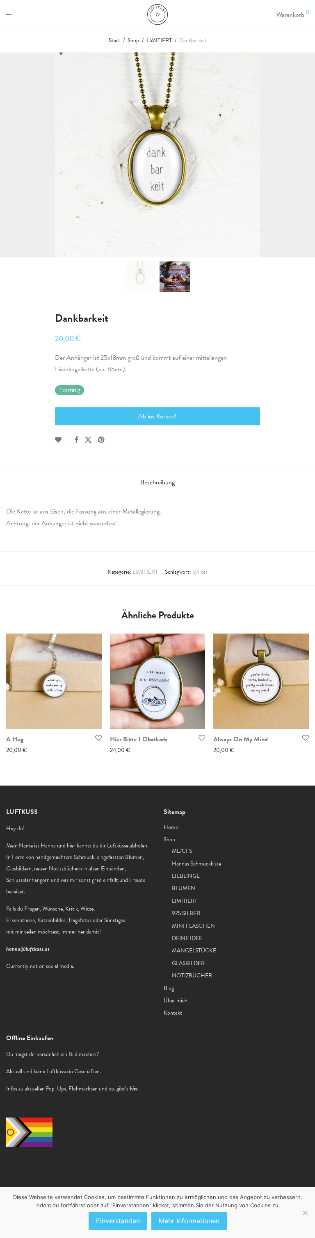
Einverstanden (118, 1221)
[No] (305, 1212)
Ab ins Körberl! (157, 416)
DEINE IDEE (187, 938)
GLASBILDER (188, 963)
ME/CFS (182, 851)
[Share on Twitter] (88, 440)
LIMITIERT (159, 40)
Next (307, 155)
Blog (169, 988)
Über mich (175, 1000)
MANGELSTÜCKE (194, 950)
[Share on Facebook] (76, 440)
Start (114, 40)
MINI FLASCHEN (193, 926)
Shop (133, 40)
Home (171, 827)
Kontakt (173, 1013)
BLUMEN (183, 888)
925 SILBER (186, 913)
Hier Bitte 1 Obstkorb (138, 739)
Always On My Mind (240, 739)
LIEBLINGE (186, 876)
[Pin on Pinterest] (101, 440)
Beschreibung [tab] (157, 482)
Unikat (200, 572)
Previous (8, 155)
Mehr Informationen (189, 1221)
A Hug (14, 739)
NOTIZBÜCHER (192, 975)
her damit (88, 931)
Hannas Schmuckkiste (196, 863)
